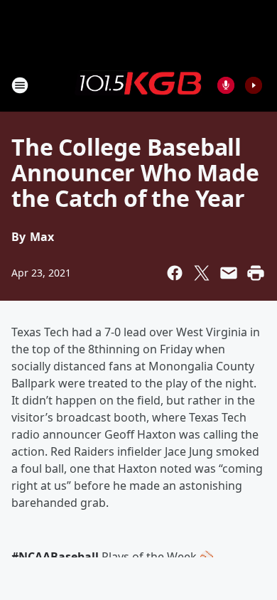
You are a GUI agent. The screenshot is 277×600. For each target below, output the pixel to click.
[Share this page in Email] (229, 273)
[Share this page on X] (202, 273)
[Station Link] (138, 84)
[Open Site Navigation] (19, 85)
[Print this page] (256, 273)
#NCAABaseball (55, 556)
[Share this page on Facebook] (175, 273)
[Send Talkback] (225, 85)
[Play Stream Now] (253, 85)
